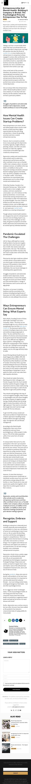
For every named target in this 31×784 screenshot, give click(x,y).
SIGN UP (15, 773)
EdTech (6, 640)
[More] (24, 620)
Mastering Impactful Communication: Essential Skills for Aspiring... (19, 722)
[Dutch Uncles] (6, 2)
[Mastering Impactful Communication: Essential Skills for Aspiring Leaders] (6, 724)
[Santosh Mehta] (6, 631)
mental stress (7, 53)
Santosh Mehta (24, 19)
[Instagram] (18, 710)
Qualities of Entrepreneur (11, 643)
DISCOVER (13, 748)
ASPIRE (5, 19)
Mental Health (14, 640)
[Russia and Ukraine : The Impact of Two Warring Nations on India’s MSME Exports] (6, 748)
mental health (18, 208)
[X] (20, 620)
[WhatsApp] (9, 620)
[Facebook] (13, 620)
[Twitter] (13, 710)
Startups (22, 643)
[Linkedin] (17, 620)
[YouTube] (20, 710)
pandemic (12, 574)
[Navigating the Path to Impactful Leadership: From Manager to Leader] (6, 737)
